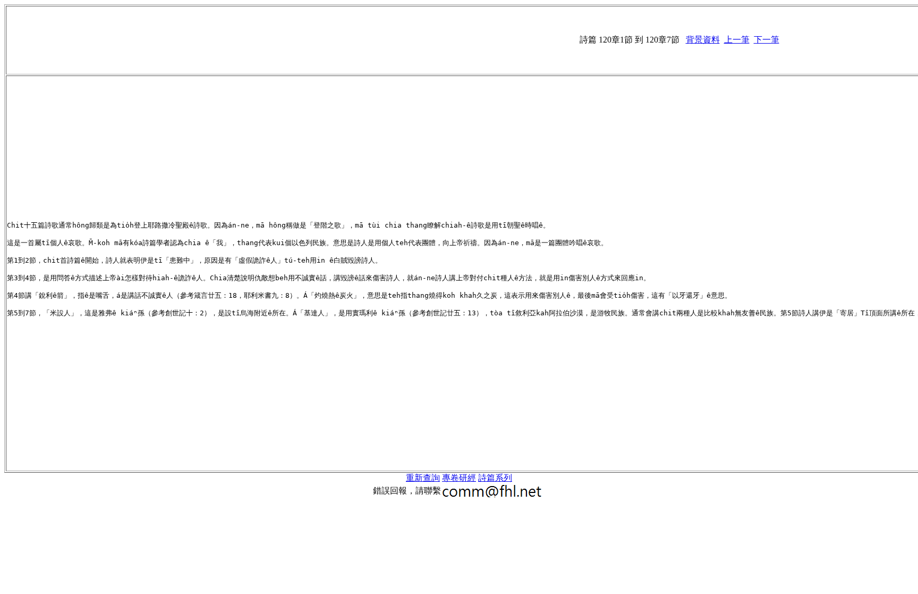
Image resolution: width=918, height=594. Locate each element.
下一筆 (766, 39)
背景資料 (703, 39)
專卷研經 (459, 477)
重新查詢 (423, 477)
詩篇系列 (495, 477)
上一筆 (737, 39)
